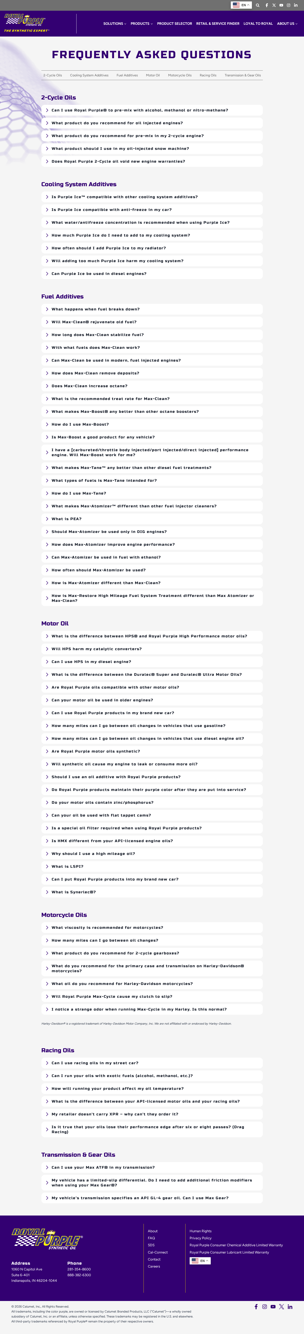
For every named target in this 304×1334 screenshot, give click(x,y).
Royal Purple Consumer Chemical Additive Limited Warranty (236, 1245)
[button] (115, 23)
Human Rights (201, 1231)
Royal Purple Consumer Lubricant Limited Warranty (229, 1252)
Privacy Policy (201, 1238)
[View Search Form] (257, 5)
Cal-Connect (158, 1252)
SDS (151, 1245)
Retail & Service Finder (217, 23)
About (153, 1231)
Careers (154, 1266)
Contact (154, 1259)
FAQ (151, 1238)
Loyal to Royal (258, 23)
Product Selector (174, 23)
